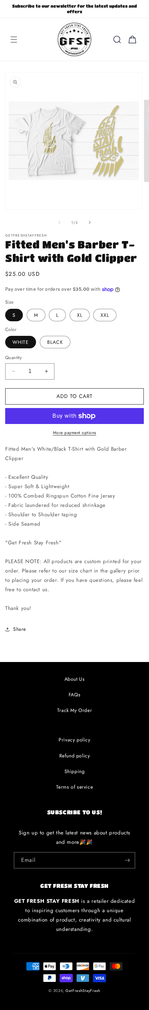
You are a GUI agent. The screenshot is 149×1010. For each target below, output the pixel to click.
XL (79, 315)
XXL (104, 315)
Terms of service (74, 786)
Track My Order (74, 710)
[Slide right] (89, 222)
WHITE (20, 342)
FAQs (74, 694)
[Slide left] (59, 222)
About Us (74, 679)
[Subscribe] (127, 860)
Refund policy (74, 755)
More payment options (74, 433)
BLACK (55, 342)
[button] (13, 39)
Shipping (74, 771)
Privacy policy (74, 739)
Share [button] (19, 629)
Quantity (13, 357)
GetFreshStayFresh (82, 990)
